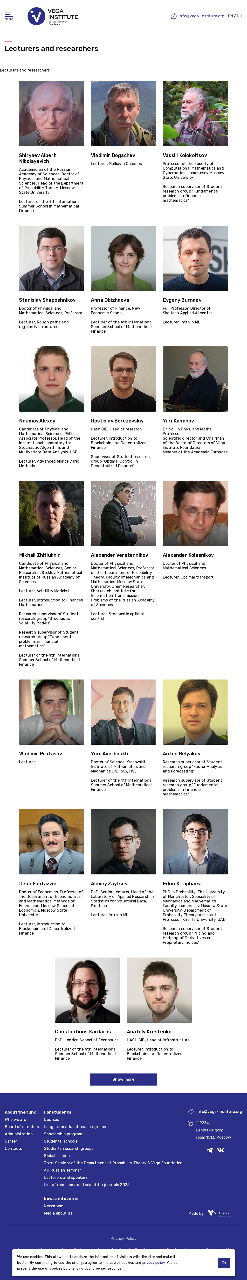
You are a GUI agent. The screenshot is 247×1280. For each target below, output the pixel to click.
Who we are (15, 1119)
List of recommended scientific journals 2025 (87, 1184)
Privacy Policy (123, 1238)
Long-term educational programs (75, 1126)
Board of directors (22, 1126)
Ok (223, 1263)
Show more (123, 1079)
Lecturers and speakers (65, 1177)
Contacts (13, 1148)
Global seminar (57, 1155)
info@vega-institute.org (201, 16)
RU (239, 16)
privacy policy (153, 1263)
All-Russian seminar (62, 1170)
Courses (51, 1119)
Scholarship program (63, 1134)
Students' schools (60, 1141)
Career (11, 1141)
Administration (19, 1134)
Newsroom (53, 1206)
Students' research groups (68, 1148)
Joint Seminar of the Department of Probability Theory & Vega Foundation (113, 1163)
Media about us (58, 1213)
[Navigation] (9, 15)
